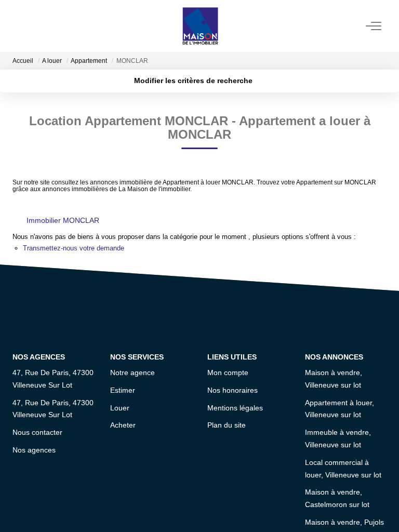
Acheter (123, 425)
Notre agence (132, 372)
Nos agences (34, 450)
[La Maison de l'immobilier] (200, 26)
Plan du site (226, 425)
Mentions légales (235, 408)
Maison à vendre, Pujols (344, 522)
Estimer (122, 390)
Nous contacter (37, 432)
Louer (119, 408)
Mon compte (227, 372)
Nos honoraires (232, 390)
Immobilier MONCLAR (62, 220)
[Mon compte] (18, 26)
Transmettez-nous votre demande (73, 248)
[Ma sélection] (31, 26)
